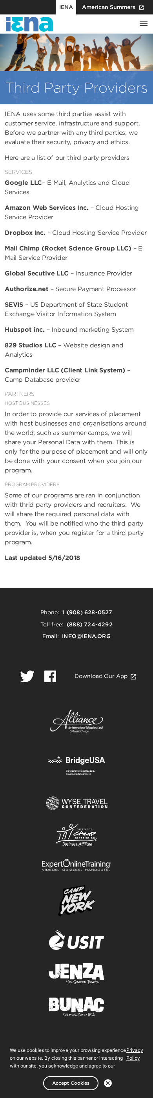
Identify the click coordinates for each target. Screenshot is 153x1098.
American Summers (108, 7)
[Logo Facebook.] (50, 676)
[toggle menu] (144, 24)
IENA (66, 7)
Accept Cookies (70, 1083)
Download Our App (101, 676)
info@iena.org (86, 636)
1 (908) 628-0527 (87, 612)
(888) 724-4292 (90, 624)
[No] (108, 1083)
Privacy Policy (134, 1054)
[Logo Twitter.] (27, 676)
